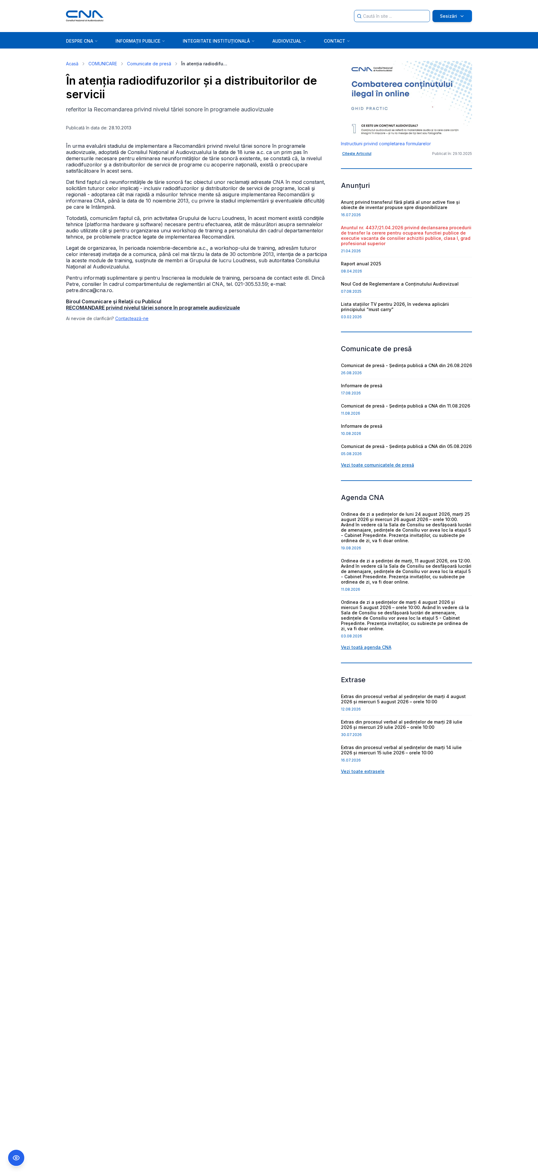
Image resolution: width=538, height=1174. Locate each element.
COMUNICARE (102, 63)
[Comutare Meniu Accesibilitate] (16, 1158)
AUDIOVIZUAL (286, 41)
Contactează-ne (132, 318)
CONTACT (334, 41)
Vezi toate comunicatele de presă (377, 465)
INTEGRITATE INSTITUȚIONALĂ (216, 41)
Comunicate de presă (149, 63)
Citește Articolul (356, 153)
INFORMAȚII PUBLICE (138, 41)
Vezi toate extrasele (363, 771)
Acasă (72, 63)
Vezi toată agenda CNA (366, 647)
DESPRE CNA (79, 41)
